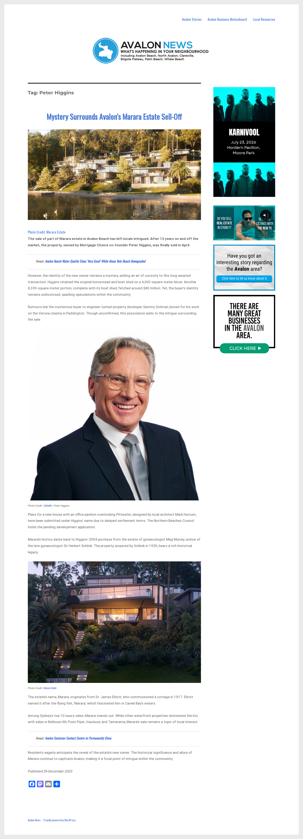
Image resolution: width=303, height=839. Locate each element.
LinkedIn (47, 505)
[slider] (248, 193)
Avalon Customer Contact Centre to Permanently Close (78, 738)
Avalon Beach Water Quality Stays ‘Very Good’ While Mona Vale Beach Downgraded (95, 261)
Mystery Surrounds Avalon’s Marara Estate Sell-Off (114, 116)
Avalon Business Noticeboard (227, 19)
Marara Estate (49, 688)
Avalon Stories (192, 19)
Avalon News (34, 820)
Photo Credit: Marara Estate (47, 232)
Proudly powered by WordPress (59, 820)
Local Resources (264, 19)
